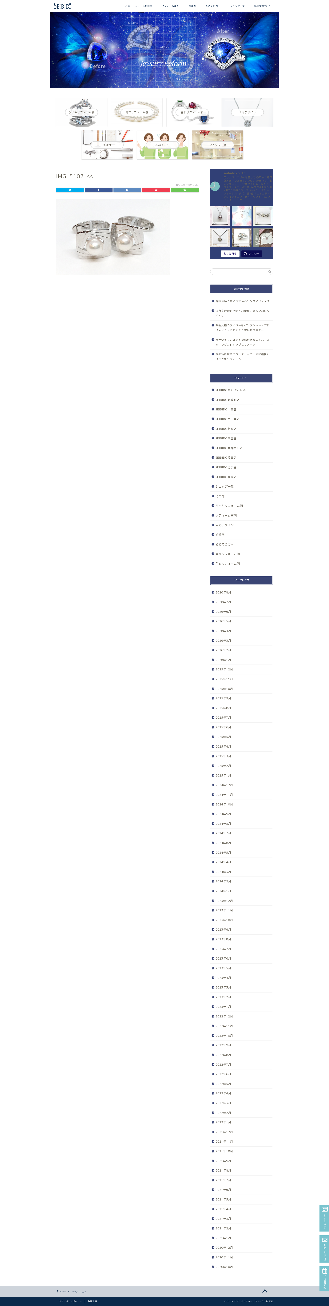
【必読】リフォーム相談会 (137, 6)
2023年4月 (223, 978)
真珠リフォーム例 (228, 554)
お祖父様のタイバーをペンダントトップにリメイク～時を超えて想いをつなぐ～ (243, 327)
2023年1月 (223, 1007)
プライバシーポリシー (70, 1301)
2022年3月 (223, 1103)
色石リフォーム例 (228, 564)
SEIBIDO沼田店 (226, 458)
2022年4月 (223, 1093)
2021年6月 (223, 1190)
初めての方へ (213, 6)
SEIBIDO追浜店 (226, 467)
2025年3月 (223, 756)
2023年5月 (223, 968)
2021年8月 (223, 1170)
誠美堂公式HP (262, 6)
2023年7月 (223, 949)
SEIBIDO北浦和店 (228, 400)
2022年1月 (223, 1122)
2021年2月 (223, 1228)
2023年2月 (223, 997)
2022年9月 (223, 1045)
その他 (220, 496)
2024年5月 (223, 853)
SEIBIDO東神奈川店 (229, 448)
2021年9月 (223, 1161)
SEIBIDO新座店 (226, 429)
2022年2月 (223, 1113)
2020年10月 (224, 1267)
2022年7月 (223, 1065)
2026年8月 (223, 592)
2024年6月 (223, 843)
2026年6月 (223, 612)
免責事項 (92, 1301)
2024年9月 (223, 814)
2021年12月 (224, 1132)
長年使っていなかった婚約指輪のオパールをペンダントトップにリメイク (243, 342)
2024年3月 (223, 872)
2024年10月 (224, 804)
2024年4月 (223, 862)
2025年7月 (223, 718)
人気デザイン (225, 525)
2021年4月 (223, 1209)
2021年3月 (223, 1219)
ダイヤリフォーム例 (229, 506)
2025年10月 (224, 689)
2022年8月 (223, 1055)
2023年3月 (223, 987)
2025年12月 (224, 669)
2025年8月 (223, 708)
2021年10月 (224, 1151)
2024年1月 (223, 891)
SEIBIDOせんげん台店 (231, 390)
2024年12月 (224, 785)
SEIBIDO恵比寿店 (228, 419)
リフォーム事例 (170, 6)
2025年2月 (223, 766)
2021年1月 (223, 1238)
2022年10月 (224, 1036)
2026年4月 (223, 631)
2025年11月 (224, 679)
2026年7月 (223, 602)
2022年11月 (224, 1026)
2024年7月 (223, 833)
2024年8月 (223, 824)
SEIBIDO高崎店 (226, 477)
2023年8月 (223, 939)
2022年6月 (223, 1074)
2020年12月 (224, 1248)
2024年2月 (223, 881)
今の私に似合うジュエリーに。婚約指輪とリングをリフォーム (243, 356)
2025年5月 (223, 737)
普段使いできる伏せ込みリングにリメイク (243, 301)
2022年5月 (223, 1084)
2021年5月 (223, 1199)
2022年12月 (224, 1016)
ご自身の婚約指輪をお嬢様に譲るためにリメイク (243, 313)
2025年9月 (223, 698)
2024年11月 (224, 795)
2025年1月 (223, 775)
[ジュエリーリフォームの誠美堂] (63, 8)
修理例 (192, 6)
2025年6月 (223, 727)
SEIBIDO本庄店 (226, 438)
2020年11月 (224, 1257)
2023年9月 (223, 930)
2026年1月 (223, 660)
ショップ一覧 (237, 6)
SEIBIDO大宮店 (226, 409)
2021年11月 (224, 1142)
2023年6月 (223, 959)
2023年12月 (224, 901)
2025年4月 (223, 747)
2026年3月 (223, 641)
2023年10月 (224, 920)
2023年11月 (224, 910)
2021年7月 (223, 1180)
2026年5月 (223, 621)
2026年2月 (223, 650)
